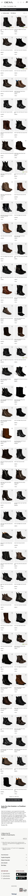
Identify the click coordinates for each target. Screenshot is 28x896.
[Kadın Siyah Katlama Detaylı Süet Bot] (7, 781)
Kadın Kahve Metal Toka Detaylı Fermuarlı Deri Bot (6, 421)
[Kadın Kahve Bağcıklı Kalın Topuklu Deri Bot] (20, 21)
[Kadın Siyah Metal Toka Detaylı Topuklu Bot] (7, 474)
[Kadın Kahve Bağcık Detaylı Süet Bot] (7, 249)
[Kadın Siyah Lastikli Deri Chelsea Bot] (7, 63)
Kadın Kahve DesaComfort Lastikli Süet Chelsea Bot (6, 708)
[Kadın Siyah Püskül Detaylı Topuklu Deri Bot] (20, 290)
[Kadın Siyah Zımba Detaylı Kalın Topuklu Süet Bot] (20, 392)
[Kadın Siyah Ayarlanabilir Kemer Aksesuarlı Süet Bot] (20, 310)
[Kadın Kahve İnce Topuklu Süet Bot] (7, 618)
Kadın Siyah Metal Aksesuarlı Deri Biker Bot (20, 257)
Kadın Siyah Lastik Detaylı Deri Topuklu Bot (20, 112)
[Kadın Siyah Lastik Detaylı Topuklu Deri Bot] (7, 269)
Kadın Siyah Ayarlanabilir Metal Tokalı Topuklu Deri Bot (20, 750)
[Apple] (21, 874)
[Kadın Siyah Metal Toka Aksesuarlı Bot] (20, 125)
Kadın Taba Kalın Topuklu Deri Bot (20, 194)
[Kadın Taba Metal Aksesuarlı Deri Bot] (7, 290)
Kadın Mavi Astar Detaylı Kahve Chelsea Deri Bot (19, 92)
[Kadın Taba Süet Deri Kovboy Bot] (7, 228)
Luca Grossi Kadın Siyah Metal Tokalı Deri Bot (20, 503)
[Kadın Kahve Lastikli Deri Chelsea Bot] (7, 83)
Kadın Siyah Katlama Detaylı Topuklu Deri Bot (7, 564)
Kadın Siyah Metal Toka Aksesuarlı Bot (20, 132)
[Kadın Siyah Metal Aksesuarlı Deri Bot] (20, 269)
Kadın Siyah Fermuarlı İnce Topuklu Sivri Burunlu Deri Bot (6, 215)
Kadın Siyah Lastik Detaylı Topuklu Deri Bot (7, 277)
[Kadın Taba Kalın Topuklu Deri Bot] (20, 187)
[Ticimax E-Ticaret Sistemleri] (14, 894)
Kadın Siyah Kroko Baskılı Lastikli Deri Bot (7, 729)
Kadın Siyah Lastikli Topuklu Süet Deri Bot (7, 667)
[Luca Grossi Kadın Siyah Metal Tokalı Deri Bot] (20, 495)
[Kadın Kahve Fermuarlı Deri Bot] (7, 597)
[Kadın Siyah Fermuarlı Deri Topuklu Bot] (20, 166)
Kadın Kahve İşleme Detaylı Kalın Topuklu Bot (19, 154)
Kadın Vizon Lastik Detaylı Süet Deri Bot (7, 769)
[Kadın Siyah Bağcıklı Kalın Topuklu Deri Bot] (7, 21)
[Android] (21, 878)
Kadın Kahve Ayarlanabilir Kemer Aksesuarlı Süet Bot (19, 339)
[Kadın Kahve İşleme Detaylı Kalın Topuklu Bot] (20, 145)
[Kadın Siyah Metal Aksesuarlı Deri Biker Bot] (20, 249)
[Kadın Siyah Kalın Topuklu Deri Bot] (7, 104)
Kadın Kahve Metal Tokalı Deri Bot (6, 646)
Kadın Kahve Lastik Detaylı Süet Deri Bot (20, 790)
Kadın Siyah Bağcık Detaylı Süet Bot (20, 420)
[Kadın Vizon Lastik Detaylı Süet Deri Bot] (7, 761)
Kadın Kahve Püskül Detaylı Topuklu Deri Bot (7, 133)
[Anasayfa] (2, 6)
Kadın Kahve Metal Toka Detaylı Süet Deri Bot (7, 462)
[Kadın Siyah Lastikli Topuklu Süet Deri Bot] (7, 659)
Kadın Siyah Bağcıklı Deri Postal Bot (20, 215)
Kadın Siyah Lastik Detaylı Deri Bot (20, 359)
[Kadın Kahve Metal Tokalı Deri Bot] (7, 638)
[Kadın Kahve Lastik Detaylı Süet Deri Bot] (20, 781)
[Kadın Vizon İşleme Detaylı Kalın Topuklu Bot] (7, 187)
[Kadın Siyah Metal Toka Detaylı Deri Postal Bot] (7, 516)
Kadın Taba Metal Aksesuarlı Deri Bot (7, 297)
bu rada (18, 843)
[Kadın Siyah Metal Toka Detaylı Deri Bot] (7, 576)
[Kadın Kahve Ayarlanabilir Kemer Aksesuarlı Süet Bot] (20, 331)
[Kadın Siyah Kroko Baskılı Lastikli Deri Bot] (7, 721)
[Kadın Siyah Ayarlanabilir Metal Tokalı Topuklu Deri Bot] (20, 741)
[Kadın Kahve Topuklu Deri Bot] (7, 495)
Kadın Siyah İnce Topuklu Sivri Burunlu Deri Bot (20, 379)
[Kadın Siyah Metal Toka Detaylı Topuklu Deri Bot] (20, 228)
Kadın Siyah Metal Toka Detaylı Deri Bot (7, 584)
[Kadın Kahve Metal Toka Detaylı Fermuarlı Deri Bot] (7, 412)
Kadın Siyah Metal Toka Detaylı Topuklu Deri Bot (19, 236)
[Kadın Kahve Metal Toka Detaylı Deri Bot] (20, 556)
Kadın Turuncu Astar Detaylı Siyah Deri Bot (6, 543)
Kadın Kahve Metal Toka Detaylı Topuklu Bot (19, 483)
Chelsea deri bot (18, 815)
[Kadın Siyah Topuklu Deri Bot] (20, 454)
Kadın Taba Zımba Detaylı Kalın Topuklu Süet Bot (6, 441)
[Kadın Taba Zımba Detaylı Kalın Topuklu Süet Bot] (7, 433)
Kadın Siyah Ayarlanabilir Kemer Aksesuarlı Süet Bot (19, 319)
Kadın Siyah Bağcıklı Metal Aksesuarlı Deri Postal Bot (7, 400)
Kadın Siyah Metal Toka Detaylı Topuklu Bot (6, 483)
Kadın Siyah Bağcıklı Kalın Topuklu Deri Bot (7, 30)
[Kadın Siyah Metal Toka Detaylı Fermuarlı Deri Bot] (7, 371)
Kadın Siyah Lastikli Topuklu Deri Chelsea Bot (6, 174)
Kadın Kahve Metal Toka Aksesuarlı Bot (7, 153)
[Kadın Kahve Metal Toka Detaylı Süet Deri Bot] (7, 454)
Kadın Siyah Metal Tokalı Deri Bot (19, 625)
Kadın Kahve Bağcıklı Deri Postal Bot (20, 666)
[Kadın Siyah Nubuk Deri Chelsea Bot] (20, 42)
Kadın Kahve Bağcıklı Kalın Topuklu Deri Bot (20, 30)
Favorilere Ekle (12, 16)
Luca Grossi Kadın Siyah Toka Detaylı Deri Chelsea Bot (7, 750)
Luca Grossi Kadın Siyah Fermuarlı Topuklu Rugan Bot (20, 441)
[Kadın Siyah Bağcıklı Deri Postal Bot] (20, 207)
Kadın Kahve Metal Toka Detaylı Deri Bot (20, 564)
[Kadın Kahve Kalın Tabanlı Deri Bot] (20, 63)
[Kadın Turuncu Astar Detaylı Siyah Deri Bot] (7, 535)
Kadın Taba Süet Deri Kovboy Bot (6, 235)
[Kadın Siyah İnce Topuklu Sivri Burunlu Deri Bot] (20, 371)
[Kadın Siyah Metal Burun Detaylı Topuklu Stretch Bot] (7, 680)
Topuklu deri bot (9, 817)
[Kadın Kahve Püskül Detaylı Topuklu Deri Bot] (7, 125)
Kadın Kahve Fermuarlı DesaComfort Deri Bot (7, 319)
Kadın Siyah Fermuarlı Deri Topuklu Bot (20, 174)
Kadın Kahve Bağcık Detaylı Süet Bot (7, 256)
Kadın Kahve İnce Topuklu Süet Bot (7, 625)
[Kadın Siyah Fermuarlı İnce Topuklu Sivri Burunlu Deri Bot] (7, 207)
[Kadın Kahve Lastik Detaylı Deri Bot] (7, 42)
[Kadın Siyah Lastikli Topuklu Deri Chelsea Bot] (7, 166)
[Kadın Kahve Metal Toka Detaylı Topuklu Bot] (20, 474)
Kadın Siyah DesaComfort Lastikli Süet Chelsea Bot (20, 708)
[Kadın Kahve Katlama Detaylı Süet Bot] (7, 331)
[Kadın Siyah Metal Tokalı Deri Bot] (20, 618)
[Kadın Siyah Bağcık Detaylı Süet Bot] (20, 412)
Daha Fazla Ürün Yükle (14, 800)
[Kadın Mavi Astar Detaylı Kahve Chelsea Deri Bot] (20, 83)
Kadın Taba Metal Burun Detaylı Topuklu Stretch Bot (19, 688)
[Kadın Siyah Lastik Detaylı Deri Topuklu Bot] (20, 104)
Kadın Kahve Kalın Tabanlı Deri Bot (20, 70)
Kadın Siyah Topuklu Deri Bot (19, 461)
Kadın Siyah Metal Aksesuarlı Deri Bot (20, 277)
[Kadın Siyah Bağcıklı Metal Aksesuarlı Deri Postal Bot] (7, 392)
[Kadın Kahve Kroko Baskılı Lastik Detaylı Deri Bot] (20, 638)
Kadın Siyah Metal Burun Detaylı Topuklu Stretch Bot (6, 688)
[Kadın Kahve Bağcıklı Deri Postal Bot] (20, 659)
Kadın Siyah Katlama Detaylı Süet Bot (7, 789)
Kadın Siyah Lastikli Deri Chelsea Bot (7, 70)
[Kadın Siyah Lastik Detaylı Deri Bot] (20, 352)
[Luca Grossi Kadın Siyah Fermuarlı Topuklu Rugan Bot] (20, 433)
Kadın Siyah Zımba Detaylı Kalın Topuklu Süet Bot (19, 400)
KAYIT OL (25, 838)
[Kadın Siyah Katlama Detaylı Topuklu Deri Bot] (7, 556)
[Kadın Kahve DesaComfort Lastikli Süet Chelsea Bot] (7, 700)
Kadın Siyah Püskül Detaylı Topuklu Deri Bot (20, 298)
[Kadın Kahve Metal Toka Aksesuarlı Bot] (7, 145)
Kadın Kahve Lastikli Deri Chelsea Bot (7, 91)
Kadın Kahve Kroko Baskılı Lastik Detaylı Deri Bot (19, 646)
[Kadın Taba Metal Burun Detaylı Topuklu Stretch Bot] (20, 680)
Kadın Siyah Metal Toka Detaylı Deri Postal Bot (7, 524)
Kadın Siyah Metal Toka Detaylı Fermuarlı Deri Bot (6, 379)
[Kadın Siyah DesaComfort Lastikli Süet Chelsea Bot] (20, 700)
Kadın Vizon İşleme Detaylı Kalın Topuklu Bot (6, 195)
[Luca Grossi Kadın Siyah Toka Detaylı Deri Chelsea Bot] (7, 741)
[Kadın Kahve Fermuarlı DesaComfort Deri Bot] (7, 310)
